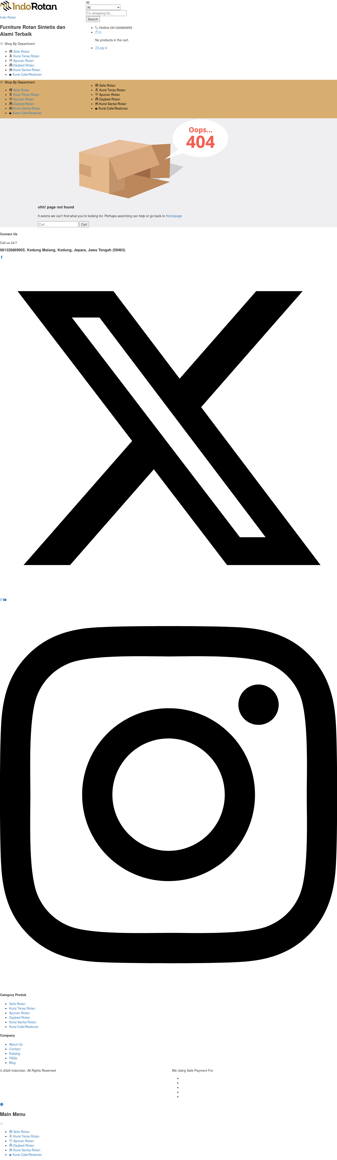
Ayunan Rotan (23, 60)
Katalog (14, 1053)
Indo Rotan (8, 17)
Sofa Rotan (21, 51)
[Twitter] (168, 595)
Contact (14, 1048)
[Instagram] (168, 986)
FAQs (13, 1058)
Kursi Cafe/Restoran (27, 74)
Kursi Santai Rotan (26, 69)
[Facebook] (1, 257)
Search (93, 19)
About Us (15, 1044)
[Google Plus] (1, 600)
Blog (12, 1062)
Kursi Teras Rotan (25, 56)
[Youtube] (4, 600)
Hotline (104, 27)
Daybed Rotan (23, 65)
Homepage (174, 215)
